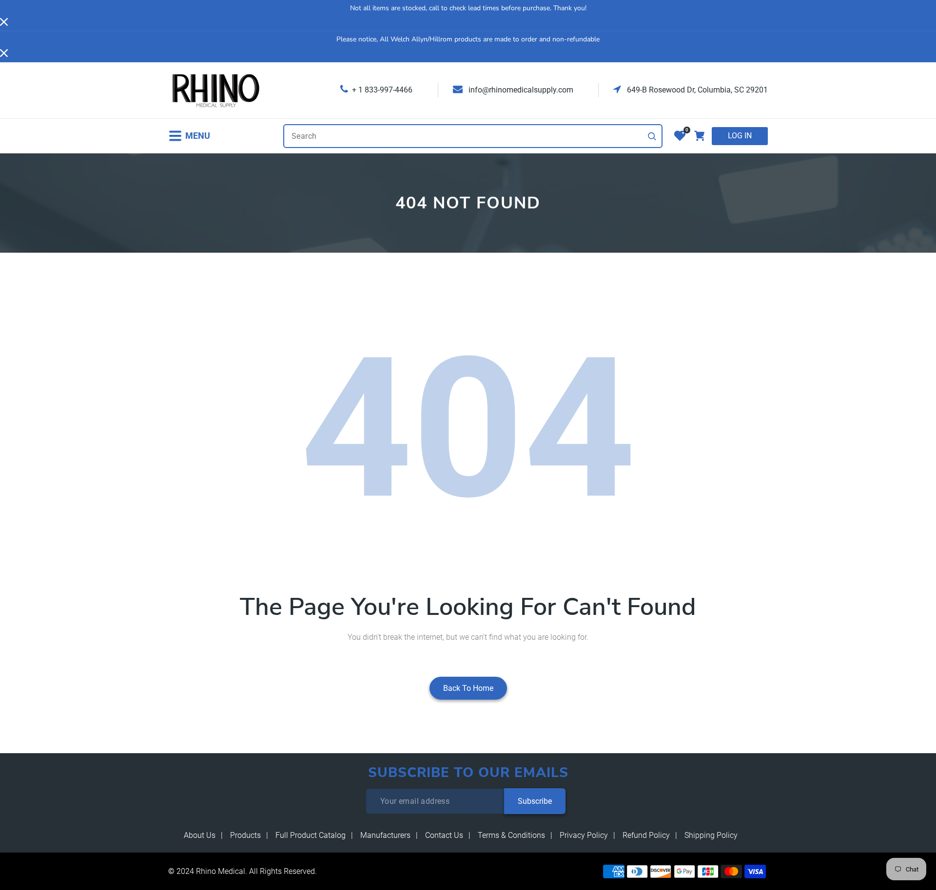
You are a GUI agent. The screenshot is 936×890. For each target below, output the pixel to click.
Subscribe (535, 801)
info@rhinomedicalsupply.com (520, 89)
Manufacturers (385, 835)
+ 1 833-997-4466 (382, 89)
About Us (199, 835)
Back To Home (468, 688)
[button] (189, 136)
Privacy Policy (584, 835)
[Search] (652, 136)
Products (245, 835)
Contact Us (444, 835)
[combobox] (473, 136)
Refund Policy (646, 835)
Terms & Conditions (511, 835)
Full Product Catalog (310, 835)
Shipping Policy (711, 835)
